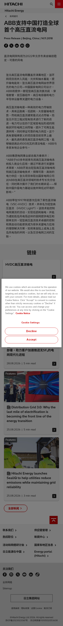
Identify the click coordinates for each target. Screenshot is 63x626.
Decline (31, 331)
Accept (31, 339)
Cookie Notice (23, 313)
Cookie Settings (31, 322)
